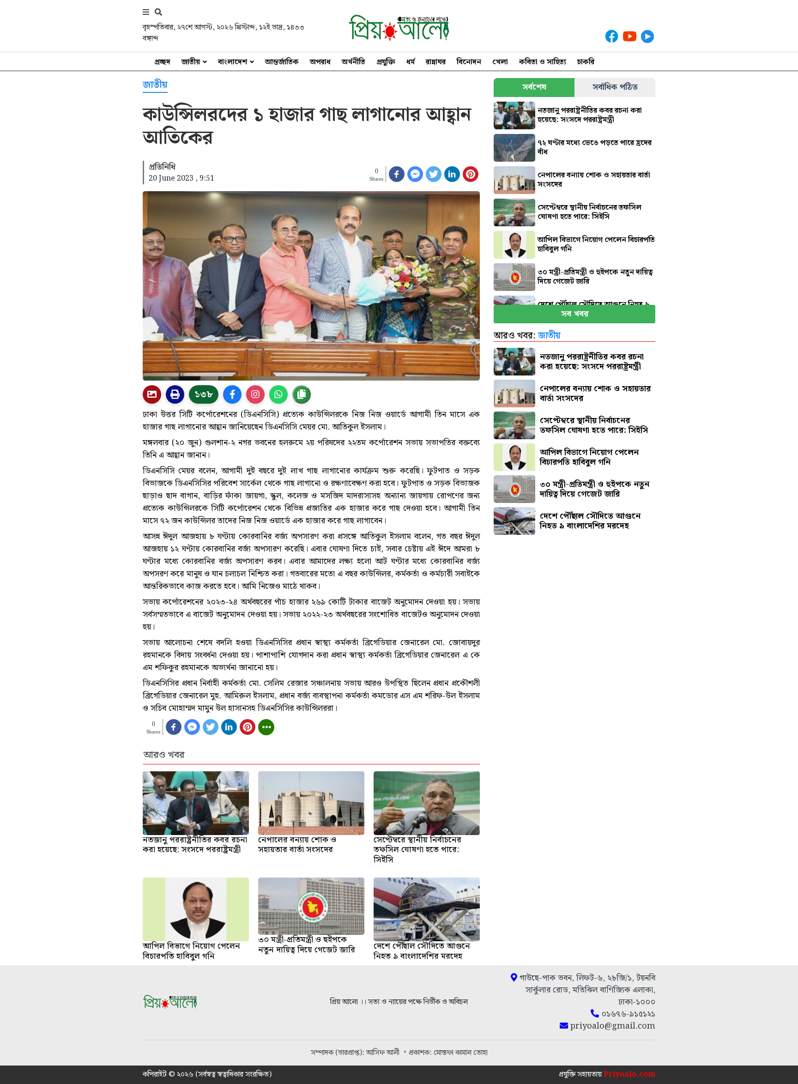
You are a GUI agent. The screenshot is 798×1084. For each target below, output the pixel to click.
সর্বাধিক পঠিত (615, 87)
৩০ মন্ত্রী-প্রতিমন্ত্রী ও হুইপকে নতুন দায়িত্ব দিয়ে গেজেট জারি (595, 276)
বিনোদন (469, 62)
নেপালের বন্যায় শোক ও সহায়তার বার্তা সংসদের (594, 180)
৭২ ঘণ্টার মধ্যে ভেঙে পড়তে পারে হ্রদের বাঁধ (595, 147)
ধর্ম (410, 62)
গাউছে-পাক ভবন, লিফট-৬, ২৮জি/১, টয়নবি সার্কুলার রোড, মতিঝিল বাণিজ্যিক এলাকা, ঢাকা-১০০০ (586, 990)
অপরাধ (320, 62)
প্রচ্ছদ (162, 62)
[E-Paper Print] (175, 394)
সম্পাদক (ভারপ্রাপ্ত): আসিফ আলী (356, 1053)
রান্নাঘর (436, 62)
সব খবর (574, 314)
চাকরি (585, 62)
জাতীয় (190, 62)
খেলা (500, 62)
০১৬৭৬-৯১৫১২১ (627, 1014)
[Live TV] (647, 36)
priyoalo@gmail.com (611, 1026)
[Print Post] (152, 394)
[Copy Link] (301, 394)
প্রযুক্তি (385, 62)
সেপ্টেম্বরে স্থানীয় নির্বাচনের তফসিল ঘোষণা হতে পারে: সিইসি (589, 212)
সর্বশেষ (534, 87)
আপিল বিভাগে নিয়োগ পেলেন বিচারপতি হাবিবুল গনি (596, 244)
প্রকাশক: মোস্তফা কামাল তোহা (448, 1053)
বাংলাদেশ (232, 62)
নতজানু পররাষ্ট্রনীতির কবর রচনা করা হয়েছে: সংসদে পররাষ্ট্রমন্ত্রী (590, 115)
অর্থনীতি (353, 62)
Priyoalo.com (629, 1074)
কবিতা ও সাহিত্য (542, 62)
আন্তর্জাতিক (282, 62)
